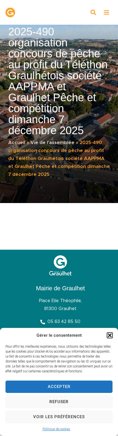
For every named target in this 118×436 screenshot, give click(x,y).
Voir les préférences (59, 416)
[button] (110, 335)
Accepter (59, 386)
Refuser (59, 401)
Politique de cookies (56, 429)
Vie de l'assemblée (52, 142)
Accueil (16, 142)
